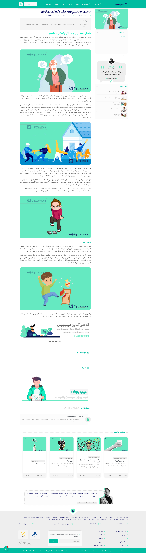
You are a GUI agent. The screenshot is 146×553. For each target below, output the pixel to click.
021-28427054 (120, 524)
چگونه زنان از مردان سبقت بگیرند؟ (112, 91)
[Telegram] (24, 543)
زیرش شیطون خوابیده (67, 461)
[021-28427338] (99, 524)
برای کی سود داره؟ (40, 464)
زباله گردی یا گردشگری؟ (115, 103)
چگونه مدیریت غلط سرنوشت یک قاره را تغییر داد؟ (90, 461)
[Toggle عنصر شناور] (6, 548)
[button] (78, 408)
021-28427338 (93, 524)
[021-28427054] (126, 524)
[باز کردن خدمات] (94, 4)
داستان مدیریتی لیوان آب (120, 461)
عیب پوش (119, 4)
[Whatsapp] (29, 543)
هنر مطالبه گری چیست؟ (115, 108)
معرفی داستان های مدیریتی (83, 15)
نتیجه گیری (122, 36)
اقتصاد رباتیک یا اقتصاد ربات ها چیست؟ (111, 97)
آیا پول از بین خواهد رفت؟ (114, 114)
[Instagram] (20, 543)
